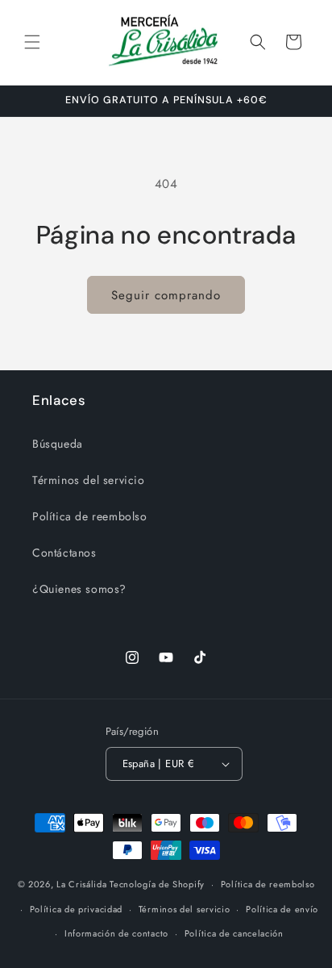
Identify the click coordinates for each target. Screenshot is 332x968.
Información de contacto (116, 933)
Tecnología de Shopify (157, 884)
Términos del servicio (88, 480)
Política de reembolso (89, 516)
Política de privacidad (76, 909)
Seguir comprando (166, 295)
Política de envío (282, 909)
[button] (32, 42)
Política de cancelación (234, 933)
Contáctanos (64, 552)
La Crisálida (81, 884)
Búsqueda (57, 444)
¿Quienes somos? (79, 589)
